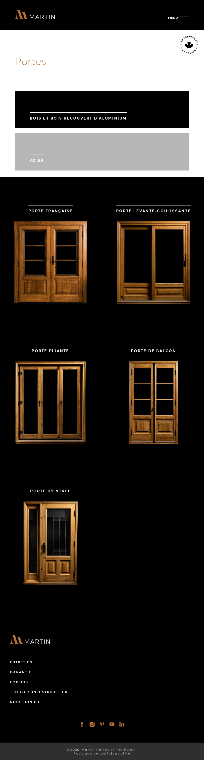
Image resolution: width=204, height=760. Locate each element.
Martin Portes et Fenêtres (108, 749)
